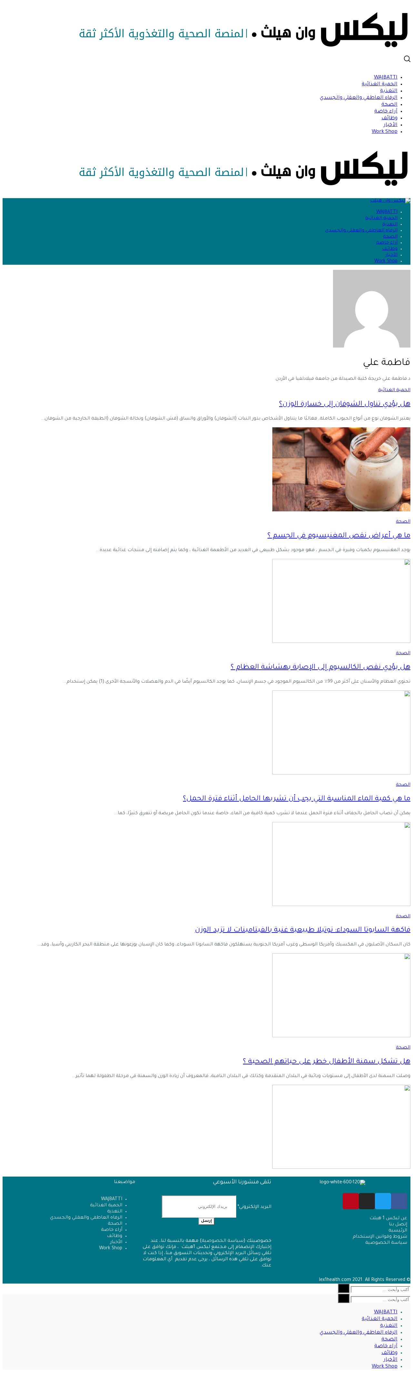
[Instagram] (367, 1201)
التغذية (389, 91)
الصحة (389, 105)
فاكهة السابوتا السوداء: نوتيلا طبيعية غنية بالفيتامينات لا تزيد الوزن (302, 930)
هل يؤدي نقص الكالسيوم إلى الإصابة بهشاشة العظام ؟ (320, 668)
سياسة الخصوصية (223, 1241)
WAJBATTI (386, 77)
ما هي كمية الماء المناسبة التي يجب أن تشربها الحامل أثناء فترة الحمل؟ (296, 799)
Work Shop (385, 132)
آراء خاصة (386, 111)
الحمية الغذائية (380, 84)
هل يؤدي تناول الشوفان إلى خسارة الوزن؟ (344, 405)
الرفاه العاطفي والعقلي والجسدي (359, 98)
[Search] (343, 1288)
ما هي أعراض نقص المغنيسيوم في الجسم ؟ (338, 536)
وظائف (389, 118)
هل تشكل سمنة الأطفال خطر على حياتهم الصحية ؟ (326, 1062)
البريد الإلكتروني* (253, 1207)
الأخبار (391, 125)
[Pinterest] (351, 1201)
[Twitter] (383, 1201)
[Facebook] (399, 1201)
